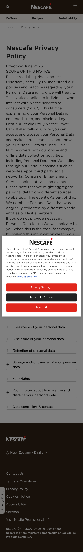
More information (27, 276)
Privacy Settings (41, 287)
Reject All (41, 307)
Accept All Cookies (41, 297)
